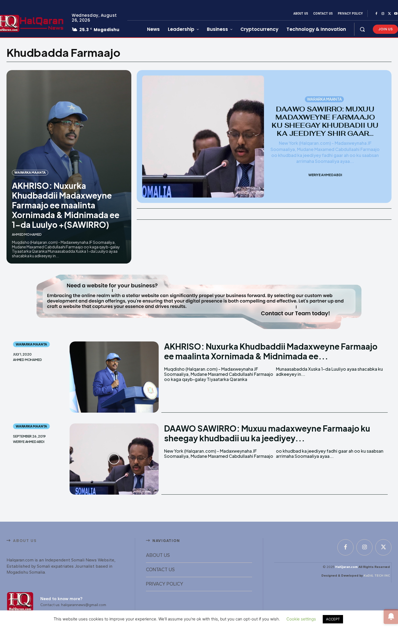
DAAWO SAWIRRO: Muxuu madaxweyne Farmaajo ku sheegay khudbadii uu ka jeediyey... (267, 433)
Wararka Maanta (30, 172)
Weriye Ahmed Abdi (325, 175)
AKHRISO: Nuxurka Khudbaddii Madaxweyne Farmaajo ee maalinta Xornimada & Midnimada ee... (270, 351)
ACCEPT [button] (333, 619)
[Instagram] (383, 14)
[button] (362, 29)
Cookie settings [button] (301, 619)
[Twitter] (389, 14)
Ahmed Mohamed (27, 234)
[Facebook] (376, 14)
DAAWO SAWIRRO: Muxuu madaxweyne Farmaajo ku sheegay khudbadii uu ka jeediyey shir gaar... (325, 121)
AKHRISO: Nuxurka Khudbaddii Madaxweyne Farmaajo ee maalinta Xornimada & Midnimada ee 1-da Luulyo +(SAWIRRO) (65, 205)
